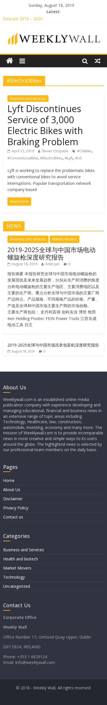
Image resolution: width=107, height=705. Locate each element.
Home (9, 480)
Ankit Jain (52, 264)
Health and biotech (20, 559)
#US (78, 158)
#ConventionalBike (22, 158)
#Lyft (69, 158)
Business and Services (28, 98)
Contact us (13, 517)
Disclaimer (13, 498)
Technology (14, 577)
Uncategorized (16, 586)
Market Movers (64, 239)
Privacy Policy (15, 507)
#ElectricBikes (51, 158)
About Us (11, 489)
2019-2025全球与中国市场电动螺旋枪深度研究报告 (51, 253)
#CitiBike (84, 151)
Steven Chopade (55, 151)
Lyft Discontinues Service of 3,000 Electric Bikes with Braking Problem (45, 124)
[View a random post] (97, 61)
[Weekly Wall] (9, 61)
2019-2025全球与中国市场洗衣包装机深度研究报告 (53, 345)
